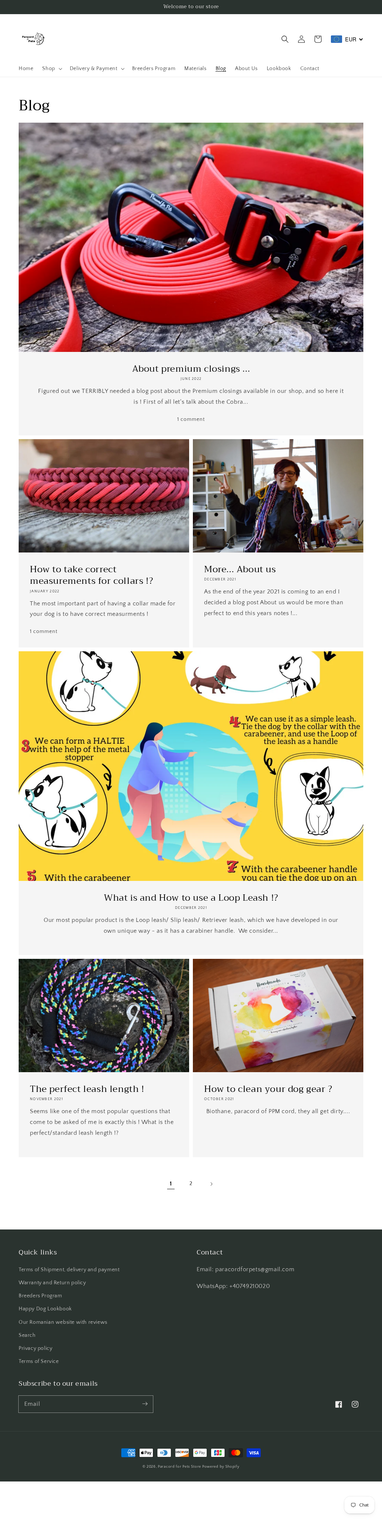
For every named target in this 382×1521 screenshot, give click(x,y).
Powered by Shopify (220, 1467)
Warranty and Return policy (52, 1283)
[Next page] (211, 1184)
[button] (285, 39)
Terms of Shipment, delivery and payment (69, 1270)
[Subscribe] (145, 1404)
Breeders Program (40, 1296)
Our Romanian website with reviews (63, 1322)
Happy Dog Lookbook (45, 1309)
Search (27, 1335)
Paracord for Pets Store (180, 1467)
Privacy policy (35, 1348)
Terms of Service (39, 1361)
